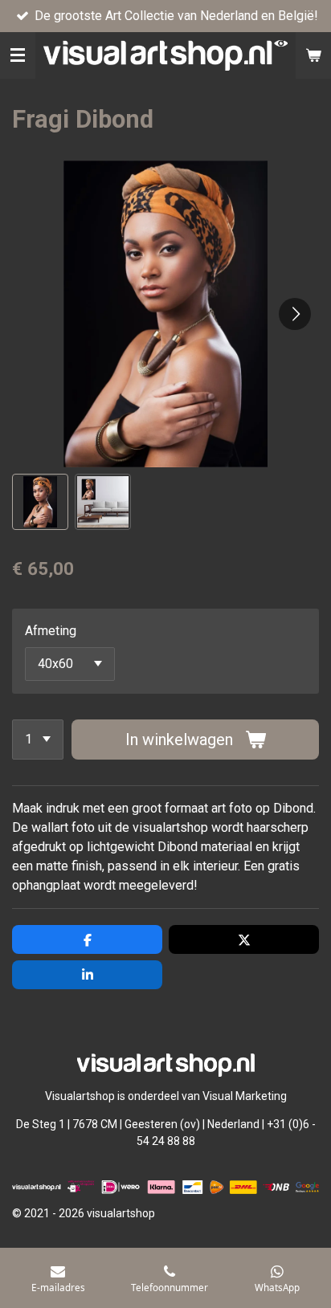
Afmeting (50, 630)
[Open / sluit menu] (17, 55)
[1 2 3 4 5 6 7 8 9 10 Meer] (37, 739)
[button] (40, 502)
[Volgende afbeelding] (295, 314)
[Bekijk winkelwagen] (313, 55)
